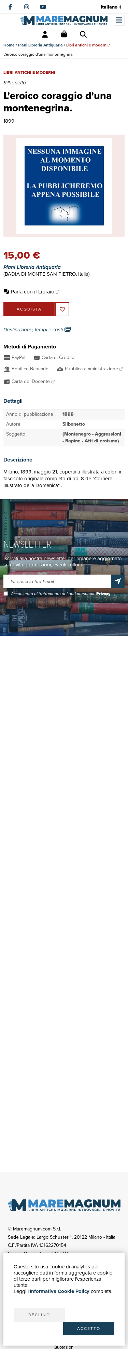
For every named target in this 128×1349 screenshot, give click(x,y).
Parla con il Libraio (33, 291)
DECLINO (39, 1315)
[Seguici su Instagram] (26, 7)
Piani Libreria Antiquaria (40, 45)
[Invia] (118, 581)
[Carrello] (64, 34)
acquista (29, 309)
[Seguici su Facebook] (10, 7)
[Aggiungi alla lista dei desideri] (62, 309)
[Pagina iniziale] (64, 20)
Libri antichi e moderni (87, 45)
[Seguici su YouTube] (43, 7)
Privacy (103, 594)
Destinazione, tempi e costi (33, 329)
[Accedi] (45, 34)
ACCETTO (88, 1328)
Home (9, 45)
